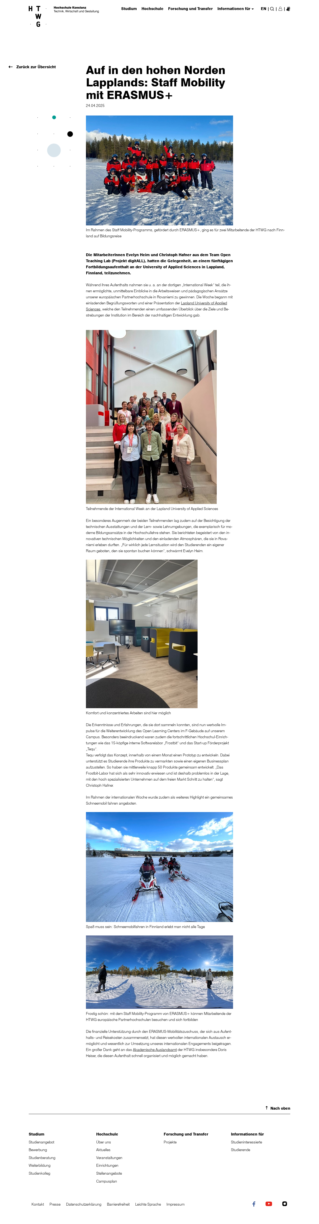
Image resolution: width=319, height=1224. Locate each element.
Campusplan (106, 1181)
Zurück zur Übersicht (35, 67)
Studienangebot (41, 1142)
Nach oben (280, 1108)
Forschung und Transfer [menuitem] (190, 8)
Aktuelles (103, 1149)
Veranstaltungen (109, 1157)
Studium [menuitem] (129, 8)
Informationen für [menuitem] (233, 8)
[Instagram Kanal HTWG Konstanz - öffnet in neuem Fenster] (285, 1204)
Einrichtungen (107, 1165)
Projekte (170, 1142)
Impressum (175, 1204)
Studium (36, 1134)
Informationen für (247, 1134)
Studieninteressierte (246, 1142)
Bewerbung (38, 1149)
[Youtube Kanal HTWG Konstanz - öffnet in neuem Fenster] (269, 1204)
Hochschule (107, 1134)
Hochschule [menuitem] (152, 8)
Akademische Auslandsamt (155, 1049)
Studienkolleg (39, 1173)
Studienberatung (42, 1157)
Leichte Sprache (148, 1204)
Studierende (240, 1149)
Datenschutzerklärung (83, 1204)
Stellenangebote (109, 1173)
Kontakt (38, 1204)
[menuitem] (288, 8)
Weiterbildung (39, 1165)
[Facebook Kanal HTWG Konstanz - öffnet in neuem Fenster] (255, 1205)
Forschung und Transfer (186, 1134)
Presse (55, 1204)
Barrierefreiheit (118, 1204)
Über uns (103, 1142)
